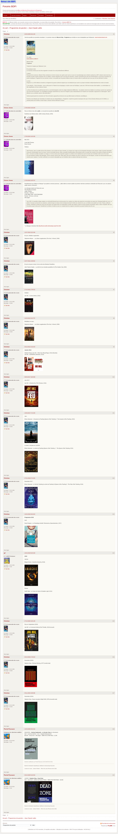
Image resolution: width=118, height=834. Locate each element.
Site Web (7, 50)
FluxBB (110, 825)
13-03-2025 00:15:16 (30, 729)
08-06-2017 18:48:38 (30, 377)
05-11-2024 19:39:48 (30, 693)
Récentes (104, 18)
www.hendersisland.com (101, 37)
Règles (25, 15)
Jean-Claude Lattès (35, 28)
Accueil (5, 15)
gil (4, 553)
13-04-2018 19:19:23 (30, 514)
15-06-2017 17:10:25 (30, 413)
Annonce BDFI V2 (66, 22)
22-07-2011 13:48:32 (30, 261)
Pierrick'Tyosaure (9, 729)
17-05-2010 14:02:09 (30, 107)
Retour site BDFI (8, 1)
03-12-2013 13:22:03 (30, 346)
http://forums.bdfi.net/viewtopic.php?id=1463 (50, 225)
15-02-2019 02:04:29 (30, 553)
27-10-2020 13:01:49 (30, 621)
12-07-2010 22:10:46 (30, 232)
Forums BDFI (9, 6)
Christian (7, 34)
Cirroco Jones (8, 107)
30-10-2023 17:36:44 (30, 657)
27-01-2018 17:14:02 (30, 478)
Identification (50, 15)
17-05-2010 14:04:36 (30, 136)
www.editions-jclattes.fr (32, 58)
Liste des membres (16, 15)
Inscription (41, 15)
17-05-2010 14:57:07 (30, 180)
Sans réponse (111, 18)
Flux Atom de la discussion (108, 823)
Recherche (33, 15)
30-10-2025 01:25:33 (30, 775)
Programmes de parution (18, 28)
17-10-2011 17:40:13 (30, 289)
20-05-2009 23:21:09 (30, 34)
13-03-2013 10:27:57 (30, 318)
